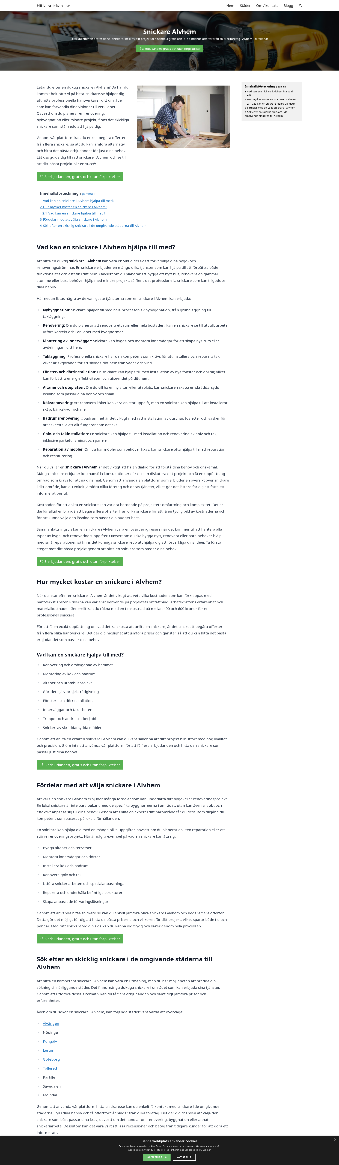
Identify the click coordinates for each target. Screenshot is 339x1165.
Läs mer (207, 1149)
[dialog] (169, 1150)
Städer (245, 5)
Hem (230, 5)
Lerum (48, 1050)
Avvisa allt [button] (184, 1157)
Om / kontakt (267, 5)
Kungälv (50, 1041)
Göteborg (51, 1059)
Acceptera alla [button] (156, 1157)
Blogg (288, 5)
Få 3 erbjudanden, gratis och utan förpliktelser (169, 49)
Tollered (50, 1068)
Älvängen (51, 1023)
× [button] (335, 1139)
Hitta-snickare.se (53, 5)
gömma (87, 194)
